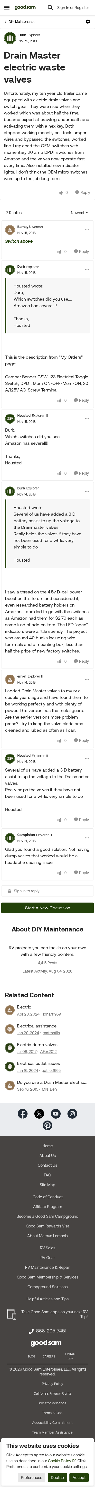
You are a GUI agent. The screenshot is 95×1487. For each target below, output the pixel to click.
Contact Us (47, 1165)
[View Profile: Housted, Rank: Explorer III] (10, 419)
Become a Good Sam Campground (47, 1216)
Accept (79, 1477)
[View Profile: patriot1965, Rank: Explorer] (10, 1066)
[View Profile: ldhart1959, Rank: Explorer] (10, 1010)
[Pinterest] (47, 1125)
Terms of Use (52, 1413)
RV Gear (47, 1257)
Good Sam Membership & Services (47, 1277)
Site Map (47, 1185)
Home (47, 1146)
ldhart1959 (52, 1014)
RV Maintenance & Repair (47, 1267)
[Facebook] (22, 1113)
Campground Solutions (48, 1287)
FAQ (47, 1175)
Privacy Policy (52, 1384)
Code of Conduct (48, 1197)
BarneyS (24, 227)
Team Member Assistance (52, 1432)
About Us (47, 1155)
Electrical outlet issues (38, 1063)
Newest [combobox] (80, 213)
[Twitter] (39, 1113)
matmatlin (51, 1033)
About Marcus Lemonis (47, 1236)
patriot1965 (51, 1070)
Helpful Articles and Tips (48, 1299)
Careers (49, 1356)
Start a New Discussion (47, 907)
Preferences (31, 1477)
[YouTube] (56, 1113)
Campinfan (26, 835)
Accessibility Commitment (52, 1423)
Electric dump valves (37, 1044)
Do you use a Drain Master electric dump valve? (50, 1082)
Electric (24, 1006)
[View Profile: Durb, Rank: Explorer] (10, 38)
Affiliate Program (47, 1206)
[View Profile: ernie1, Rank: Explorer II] (10, 679)
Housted (24, 415)
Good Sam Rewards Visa (47, 1226)
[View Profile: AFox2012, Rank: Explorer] (10, 1048)
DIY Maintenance (22, 22)
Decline (57, 1477)
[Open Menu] (88, 21)
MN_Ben (49, 1089)
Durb (22, 35)
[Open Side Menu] (6, 7)
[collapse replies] (47, 222)
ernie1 (21, 676)
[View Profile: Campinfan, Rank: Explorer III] (10, 838)
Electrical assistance (37, 1025)
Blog (31, 1356)
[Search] (50, 7)
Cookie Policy (59, 1461)
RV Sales (47, 1248)
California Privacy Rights (52, 1393)
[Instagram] (72, 1113)
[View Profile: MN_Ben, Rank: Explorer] (10, 1085)
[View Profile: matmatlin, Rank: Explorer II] (10, 1029)
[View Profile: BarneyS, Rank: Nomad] (10, 230)
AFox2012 (48, 1051)
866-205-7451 (51, 1330)
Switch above (19, 241)
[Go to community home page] (25, 7)
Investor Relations (52, 1403)
